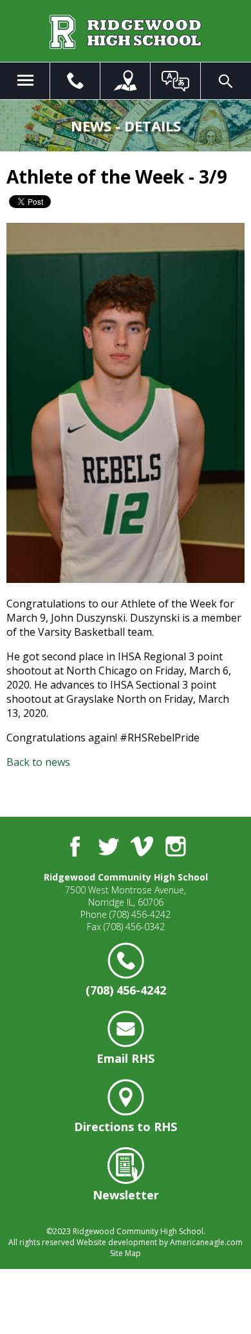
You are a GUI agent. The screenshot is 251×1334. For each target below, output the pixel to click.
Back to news (38, 762)
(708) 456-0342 (134, 926)
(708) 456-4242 (140, 914)
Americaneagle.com (206, 1242)
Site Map (125, 1253)
